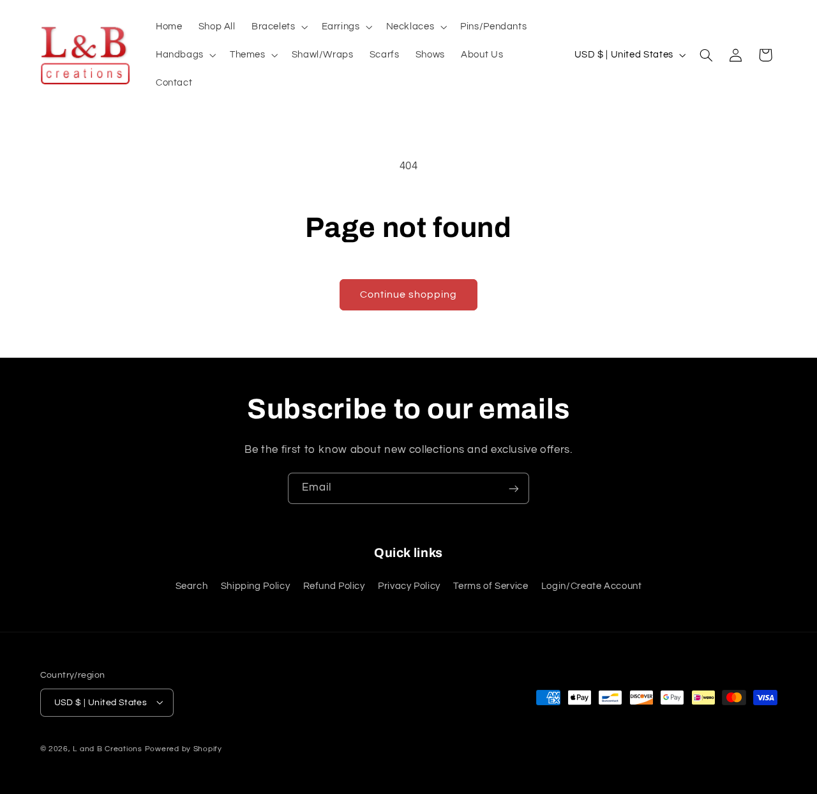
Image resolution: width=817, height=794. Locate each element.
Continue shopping (409, 294)
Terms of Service (490, 586)
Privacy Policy (409, 586)
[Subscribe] (513, 488)
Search (192, 586)
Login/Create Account (591, 586)
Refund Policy (334, 586)
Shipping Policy (255, 586)
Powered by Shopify (183, 748)
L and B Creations (107, 748)
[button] (278, 27)
